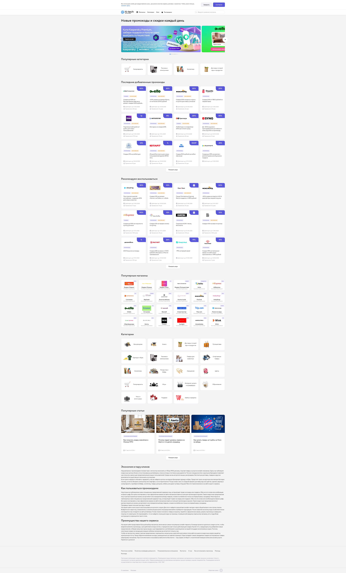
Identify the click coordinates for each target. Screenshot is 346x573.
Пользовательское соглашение (168, 551)
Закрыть (206, 5)
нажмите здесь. (125, 5)
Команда (124, 553)
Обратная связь (213, 570)
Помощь (217, 551)
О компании (124, 570)
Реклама (133, 570)
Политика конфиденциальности (145, 551)
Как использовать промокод (203, 551)
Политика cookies (126, 551)
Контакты (183, 551)
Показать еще (173, 170)
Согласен (219, 5)
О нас (190, 551)
